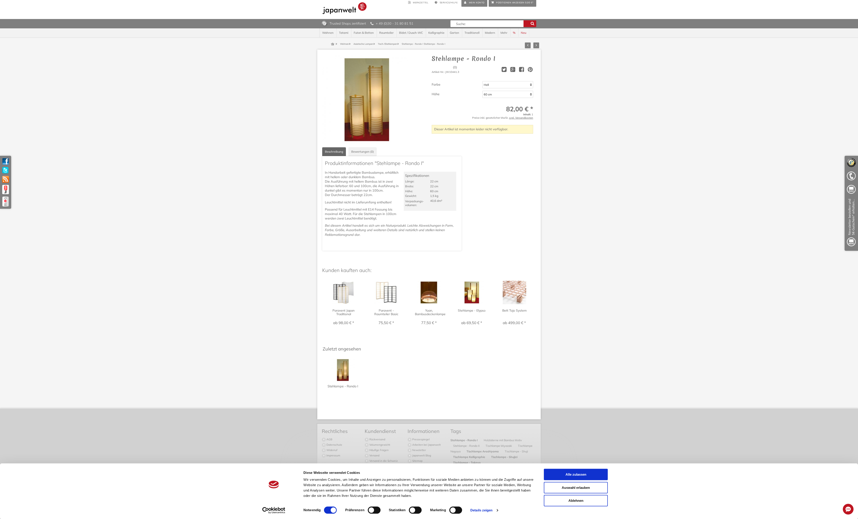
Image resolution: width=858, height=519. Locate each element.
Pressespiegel (421, 439)
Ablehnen (575, 500)
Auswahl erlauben (576, 487)
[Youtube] (5, 189)
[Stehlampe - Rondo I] (367, 99)
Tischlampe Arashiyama (483, 451)
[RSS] (5, 179)
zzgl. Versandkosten (521, 117)
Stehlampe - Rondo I (464, 440)
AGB (329, 439)
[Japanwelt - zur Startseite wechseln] (344, 8)
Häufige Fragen (379, 450)
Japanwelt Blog (421, 455)
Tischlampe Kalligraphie (469, 457)
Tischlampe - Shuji (516, 451)
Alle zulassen (576, 474)
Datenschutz (334, 444)
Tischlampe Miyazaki (499, 445)
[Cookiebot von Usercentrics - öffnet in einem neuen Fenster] (273, 510)
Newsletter (419, 450)
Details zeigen (481, 510)
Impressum (333, 455)
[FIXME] (851, 223)
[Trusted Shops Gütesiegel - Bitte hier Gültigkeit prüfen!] (324, 23)
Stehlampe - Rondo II (466, 445)
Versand (374, 455)
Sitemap (417, 460)
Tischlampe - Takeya (467, 462)
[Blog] (5, 201)
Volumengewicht (379, 444)
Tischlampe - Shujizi (504, 457)
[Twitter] (5, 170)
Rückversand (377, 439)
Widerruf (331, 450)
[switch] (374, 510)
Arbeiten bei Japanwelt (426, 444)
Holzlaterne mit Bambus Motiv (503, 440)
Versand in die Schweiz (383, 460)
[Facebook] (5, 161)
